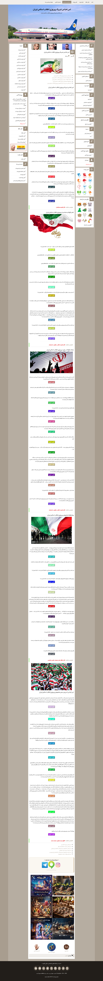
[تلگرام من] (63, 968)
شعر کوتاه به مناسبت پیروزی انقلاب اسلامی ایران (61, 78)
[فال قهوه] (63, 907)
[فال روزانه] (41, 886)
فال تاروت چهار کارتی (21, 65)
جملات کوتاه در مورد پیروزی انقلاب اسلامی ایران (61, 79)
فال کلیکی (89, 146)
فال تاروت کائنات (21, 56)
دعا (90, 136)
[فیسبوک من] (59, 968)
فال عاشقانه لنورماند (21, 171)
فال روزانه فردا (22, 177)
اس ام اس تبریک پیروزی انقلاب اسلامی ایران (52, 9)
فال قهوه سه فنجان (87, 102)
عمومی (66, 956)
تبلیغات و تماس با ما (49, 2)
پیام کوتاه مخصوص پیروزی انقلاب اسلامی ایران (62, 81)
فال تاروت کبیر (22, 53)
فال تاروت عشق (22, 80)
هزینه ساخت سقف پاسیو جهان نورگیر (19, 104)
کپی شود (51, 98)
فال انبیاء (89, 90)
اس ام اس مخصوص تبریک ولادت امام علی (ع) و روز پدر (60, 852)
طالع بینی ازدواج (88, 124)
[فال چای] (63, 929)
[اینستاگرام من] (55, 968)
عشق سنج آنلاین (88, 155)
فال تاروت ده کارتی (21, 77)
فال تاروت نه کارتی (21, 74)
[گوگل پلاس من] (43, 968)
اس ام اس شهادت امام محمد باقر (64, 846)
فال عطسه (23, 159)
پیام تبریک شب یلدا (21, 142)
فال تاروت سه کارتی (21, 62)
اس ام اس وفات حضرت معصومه (64, 854)
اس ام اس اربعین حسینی (86, 50)
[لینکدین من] (35, 968)
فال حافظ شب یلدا (21, 139)
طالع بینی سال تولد (87, 225)
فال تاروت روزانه (21, 50)
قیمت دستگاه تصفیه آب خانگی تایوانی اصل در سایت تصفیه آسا (19, 100)
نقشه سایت (47, 977)
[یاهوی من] (67, 968)
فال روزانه (75, 2)
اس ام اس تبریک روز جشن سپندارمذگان (86, 63)
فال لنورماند (22, 174)
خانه (92, 2)
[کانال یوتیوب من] (39, 968)
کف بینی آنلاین (88, 115)
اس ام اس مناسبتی (67, 2)
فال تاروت (81, 2)
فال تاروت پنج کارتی (21, 68)
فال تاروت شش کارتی (20, 71)
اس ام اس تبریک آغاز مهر (66, 845)
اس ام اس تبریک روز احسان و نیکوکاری (86, 53)
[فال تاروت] (63, 886)
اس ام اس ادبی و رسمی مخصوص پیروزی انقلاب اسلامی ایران (59, 83)
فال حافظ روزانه (22, 136)
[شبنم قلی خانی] (36, 47)
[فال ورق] (41, 929)
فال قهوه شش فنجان (87, 105)
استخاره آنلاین (58, 2)
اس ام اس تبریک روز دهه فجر (65, 850)
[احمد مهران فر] (67, 47)
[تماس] (51, 968)
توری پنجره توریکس (21, 114)
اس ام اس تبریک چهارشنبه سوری (84, 71)
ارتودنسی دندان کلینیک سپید (19, 117)
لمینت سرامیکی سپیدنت (20, 108)
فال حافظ (87, 2)
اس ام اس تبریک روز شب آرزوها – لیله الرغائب (85, 67)
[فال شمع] (41, 907)
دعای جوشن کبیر (88, 133)
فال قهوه (89, 99)
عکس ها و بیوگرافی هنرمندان (19, 181)
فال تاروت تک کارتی (21, 59)
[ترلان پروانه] (52, 47)
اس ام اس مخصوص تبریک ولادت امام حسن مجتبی (61, 848)
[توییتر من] (47, 968)
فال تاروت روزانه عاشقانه (20, 84)
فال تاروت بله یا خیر (21, 87)
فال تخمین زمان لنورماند (20, 168)
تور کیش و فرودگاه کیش (20, 120)
